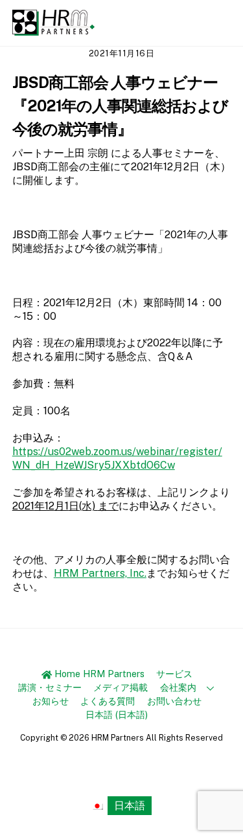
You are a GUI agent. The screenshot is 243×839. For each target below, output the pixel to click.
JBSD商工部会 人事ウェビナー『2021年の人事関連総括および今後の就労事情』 (120, 105)
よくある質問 (107, 700)
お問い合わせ (174, 700)
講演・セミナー (50, 687)
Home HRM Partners (98, 673)
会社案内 (178, 687)
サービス (174, 673)
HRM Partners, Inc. (100, 573)
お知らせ (50, 700)
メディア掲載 (120, 687)
